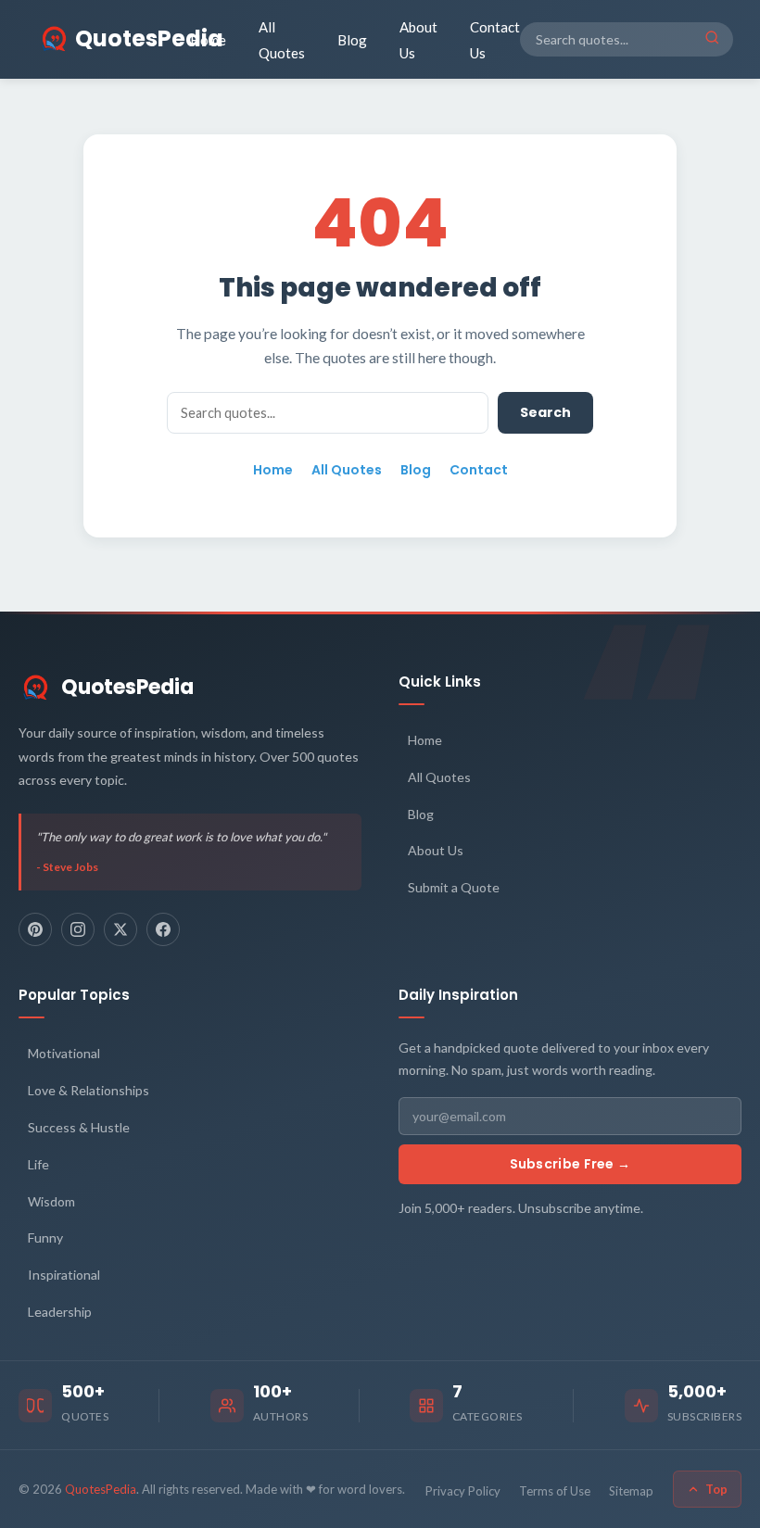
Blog (352, 40)
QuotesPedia (127, 687)
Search (545, 412)
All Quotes (282, 40)
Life (38, 1164)
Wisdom (51, 1201)
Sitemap (631, 1491)
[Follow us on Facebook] (163, 929)
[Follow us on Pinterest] (35, 929)
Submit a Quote (454, 887)
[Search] (711, 39)
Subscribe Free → (570, 1164)
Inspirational (64, 1274)
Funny (45, 1237)
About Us (418, 40)
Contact (479, 470)
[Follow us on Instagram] (78, 929)
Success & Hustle (79, 1127)
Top (716, 1489)
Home (208, 40)
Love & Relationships (88, 1090)
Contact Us (495, 40)
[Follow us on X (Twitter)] (120, 929)
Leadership (60, 1312)
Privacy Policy (462, 1491)
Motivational (64, 1053)
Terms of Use (554, 1491)
